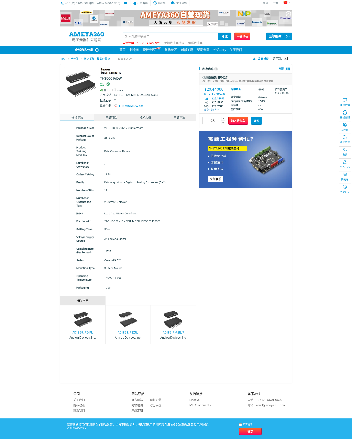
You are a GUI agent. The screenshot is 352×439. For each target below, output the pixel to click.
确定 (250, 431)
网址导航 (156, 400)
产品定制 (137, 410)
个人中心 (345, 167)
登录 (265, 2)
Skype (344, 129)
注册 (276, 2)
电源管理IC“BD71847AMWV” (141, 43)
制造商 (134, 50)
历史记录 (345, 192)
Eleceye (194, 400)
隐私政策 (79, 405)
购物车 (345, 179)
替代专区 (171, 50)
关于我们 (236, 50)
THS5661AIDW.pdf (131, 106)
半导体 (74, 58)
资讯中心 (219, 50)
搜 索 (225, 36)
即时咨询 (345, 105)
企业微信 (345, 142)
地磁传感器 (195, 43)
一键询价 (242, 36)
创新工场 (187, 50)
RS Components (200, 405)
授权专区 (149, 50)
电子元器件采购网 (86, 40)
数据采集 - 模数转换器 (97, 58)
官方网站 (137, 400)
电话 (344, 154)
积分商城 (156, 405)
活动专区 (203, 50)
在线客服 (345, 117)
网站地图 (137, 405)
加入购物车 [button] (238, 120)
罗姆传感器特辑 (174, 43)
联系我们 (79, 410)
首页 (122, 50)
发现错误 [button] (263, 58)
